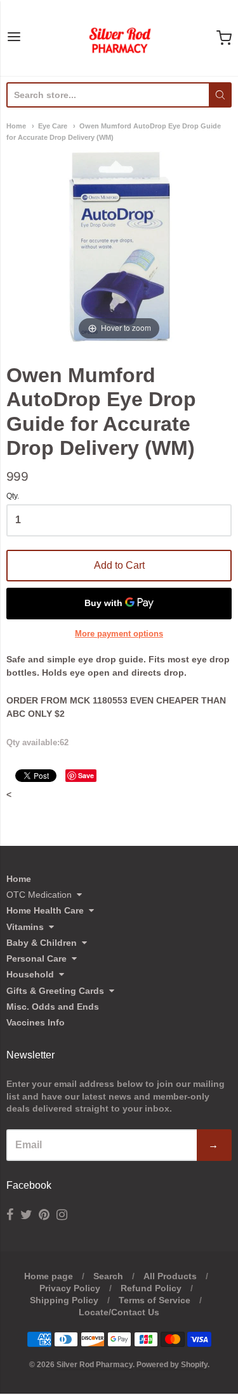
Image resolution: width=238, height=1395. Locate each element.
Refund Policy (151, 1288)
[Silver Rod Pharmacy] (119, 38)
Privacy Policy (69, 1288)
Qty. (12, 496)
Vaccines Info (35, 1022)
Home (16, 126)
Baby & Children (41, 943)
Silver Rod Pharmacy (94, 1364)
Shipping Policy (64, 1300)
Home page (48, 1276)
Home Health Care (45, 910)
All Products (170, 1276)
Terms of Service (154, 1300)
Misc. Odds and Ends (52, 1006)
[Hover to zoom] (119, 246)
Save (86, 775)
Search (108, 1276)
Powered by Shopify (172, 1364)
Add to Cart (119, 565)
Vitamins (25, 927)
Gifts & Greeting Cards (55, 991)
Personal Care (36, 958)
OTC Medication (39, 895)
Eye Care (52, 126)
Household (30, 974)
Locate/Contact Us (119, 1312)
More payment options (119, 633)
